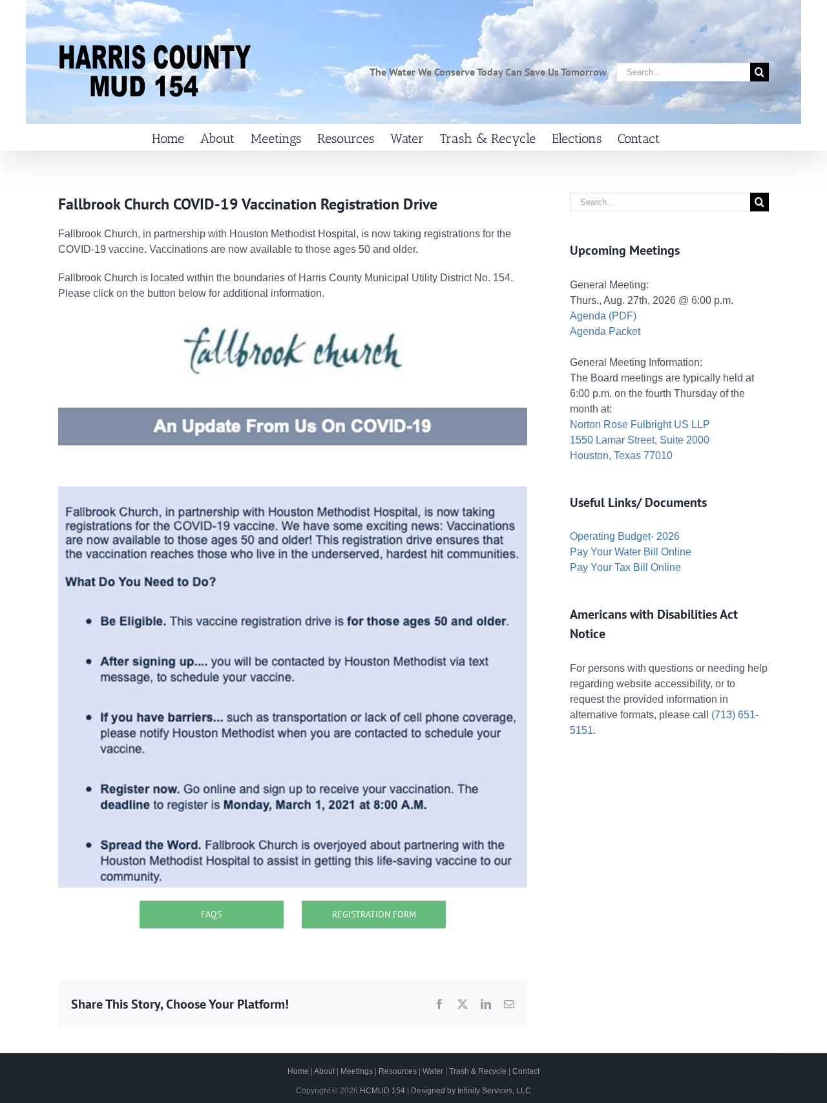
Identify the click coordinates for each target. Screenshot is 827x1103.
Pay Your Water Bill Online (630, 551)
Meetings (356, 1071)
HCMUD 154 (382, 1090)
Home (298, 1071)
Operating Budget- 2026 (625, 536)
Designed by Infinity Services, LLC (471, 1090)
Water (433, 1071)
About (324, 1071)
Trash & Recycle (478, 1071)
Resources (398, 1071)
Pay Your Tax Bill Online (625, 567)
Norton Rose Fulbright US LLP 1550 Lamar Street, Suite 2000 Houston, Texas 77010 (640, 440)
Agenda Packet (605, 331)
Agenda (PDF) (603, 315)
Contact (525, 1071)
